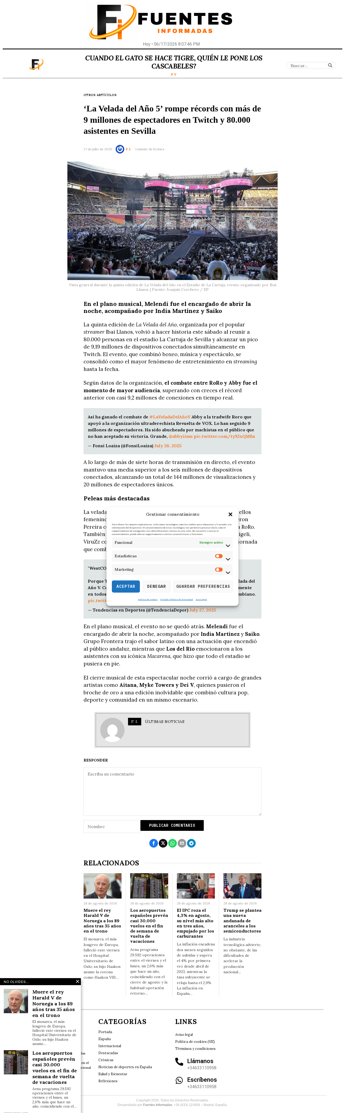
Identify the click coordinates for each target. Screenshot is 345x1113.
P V (174, 74)
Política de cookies (148, 599)
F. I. (128, 149)
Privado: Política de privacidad (176, 599)
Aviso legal (201, 599)
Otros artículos (100, 95)
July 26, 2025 (168, 445)
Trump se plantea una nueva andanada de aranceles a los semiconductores (242, 921)
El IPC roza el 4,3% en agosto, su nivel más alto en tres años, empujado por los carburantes (195, 923)
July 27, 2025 (202, 610)
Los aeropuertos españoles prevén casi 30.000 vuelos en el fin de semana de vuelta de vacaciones (149, 926)
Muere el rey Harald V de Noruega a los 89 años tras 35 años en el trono (102, 921)
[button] (230, 514)
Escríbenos (202, 1079)
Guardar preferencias (203, 586)
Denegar (156, 586)
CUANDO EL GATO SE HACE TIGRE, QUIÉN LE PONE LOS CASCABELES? (173, 62)
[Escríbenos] (179, 1080)
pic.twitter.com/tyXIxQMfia (224, 436)
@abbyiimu (181, 436)
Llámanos (200, 1061)
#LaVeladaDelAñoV (170, 416)
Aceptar (125, 586)
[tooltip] (153, 843)
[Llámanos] (179, 1062)
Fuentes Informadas (157, 1105)
